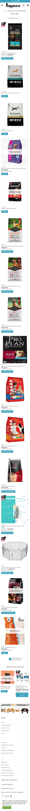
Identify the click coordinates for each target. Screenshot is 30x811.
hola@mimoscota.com (7, 788)
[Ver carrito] (28, 5)
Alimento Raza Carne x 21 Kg (8, 446)
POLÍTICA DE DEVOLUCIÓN (7, 775)
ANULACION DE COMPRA (7, 753)
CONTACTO (4, 747)
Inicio (5, 11)
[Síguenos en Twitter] (15, 1)
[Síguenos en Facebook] (11, 1)
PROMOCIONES (5, 764)
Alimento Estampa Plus (7, 130)
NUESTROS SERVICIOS (6, 725)
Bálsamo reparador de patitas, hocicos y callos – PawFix (13, 526)
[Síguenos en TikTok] (14, 1)
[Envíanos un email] (17, 1)
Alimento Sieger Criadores (7, 486)
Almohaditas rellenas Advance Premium (6, 687)
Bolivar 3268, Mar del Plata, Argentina (12, 792)
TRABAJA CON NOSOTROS (7, 745)
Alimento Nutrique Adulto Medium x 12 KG (12, 246)
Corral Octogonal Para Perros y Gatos (10, 567)
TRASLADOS (4, 742)
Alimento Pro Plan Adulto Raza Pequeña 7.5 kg (13, 366)
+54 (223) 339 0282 (7, 784)
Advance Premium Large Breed (9, 53)
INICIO (2, 722)
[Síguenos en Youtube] (19, 1)
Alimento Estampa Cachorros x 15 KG (10, 93)
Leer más (4, 96)
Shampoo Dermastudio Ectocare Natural (21, 687)
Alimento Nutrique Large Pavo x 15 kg (10, 286)
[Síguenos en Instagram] (12, 1)
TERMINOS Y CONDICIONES (7, 750)
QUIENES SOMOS (5, 728)
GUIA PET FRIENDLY (5, 767)
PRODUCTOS (4, 762)
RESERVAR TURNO (5, 730)
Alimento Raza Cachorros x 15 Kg (9, 406)
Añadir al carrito (7, 58)
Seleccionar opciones (8, 491)
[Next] (19, 659)
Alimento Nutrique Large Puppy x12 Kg (11, 326)
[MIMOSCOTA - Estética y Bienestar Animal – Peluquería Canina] (13, 5)
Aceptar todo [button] (7, 807)
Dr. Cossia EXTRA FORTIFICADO (9, 607)
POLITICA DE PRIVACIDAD (7, 770)
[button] (2, 5)
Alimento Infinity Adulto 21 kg (8, 208)
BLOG (2, 733)
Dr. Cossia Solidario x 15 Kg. (8, 647)
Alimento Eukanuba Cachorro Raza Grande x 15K (13, 168)
